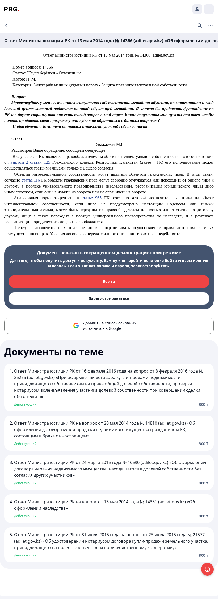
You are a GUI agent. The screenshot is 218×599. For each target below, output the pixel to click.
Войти (109, 281)
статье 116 (31, 180)
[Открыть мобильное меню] (209, 9)
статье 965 (92, 198)
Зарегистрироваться (109, 298)
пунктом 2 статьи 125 (29, 162)
